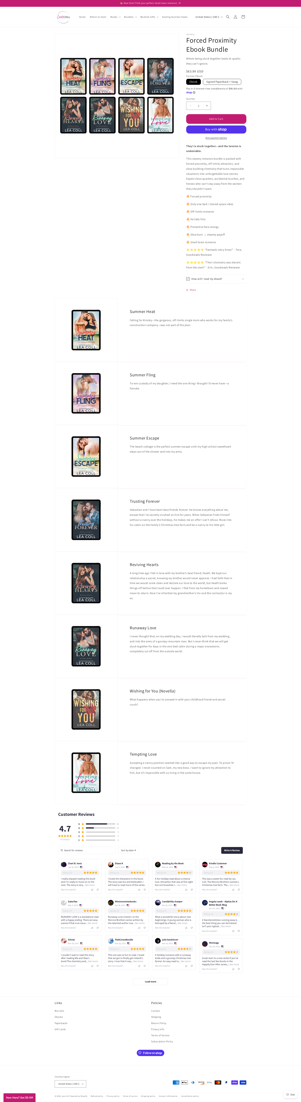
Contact (155, 1010)
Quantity (190, 98)
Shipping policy (148, 1096)
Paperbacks (61, 1023)
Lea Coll (65, 1096)
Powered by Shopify (78, 1096)
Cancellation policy (190, 1096)
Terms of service (130, 1096)
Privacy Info (157, 1029)
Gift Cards (60, 1029)
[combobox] (128, 850)
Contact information (168, 1096)
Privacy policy (113, 1096)
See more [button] (89, 885)
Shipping (156, 1016)
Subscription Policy (162, 1041)
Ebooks (59, 1016)
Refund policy (97, 1096)
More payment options (216, 137)
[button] (115, 17)
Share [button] (193, 289)
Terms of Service (160, 1035)
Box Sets (59, 1010)
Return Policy (158, 1023)
